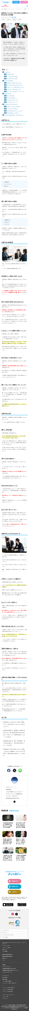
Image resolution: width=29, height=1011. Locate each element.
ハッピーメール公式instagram (7, 989)
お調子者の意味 (9, 74)
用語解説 (14, 19)
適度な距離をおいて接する (11, 113)
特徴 (25, 9)
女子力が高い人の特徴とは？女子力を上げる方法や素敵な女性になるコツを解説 (20, 825)
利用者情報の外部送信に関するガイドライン (10, 970)
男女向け (19, 19)
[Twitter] (14, 770)
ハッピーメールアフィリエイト (8, 994)
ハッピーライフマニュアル (7, 934)
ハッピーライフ (19, 9)
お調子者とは (6, 72)
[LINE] (20, 770)
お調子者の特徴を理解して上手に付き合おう (13, 115)
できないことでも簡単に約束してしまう (14, 87)
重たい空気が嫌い (10, 95)
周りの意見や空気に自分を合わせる (13, 85)
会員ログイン (4, 958)
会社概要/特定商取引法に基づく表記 (9, 968)
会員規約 (4, 964)
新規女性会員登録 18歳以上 (7, 954)
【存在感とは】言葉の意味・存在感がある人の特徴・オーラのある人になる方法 (7, 858)
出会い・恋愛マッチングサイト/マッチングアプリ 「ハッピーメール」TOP (14, 943)
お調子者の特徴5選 (8, 80)
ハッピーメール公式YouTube (7, 991)
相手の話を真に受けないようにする (13, 110)
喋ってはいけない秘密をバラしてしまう (14, 91)
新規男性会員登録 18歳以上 (7, 956)
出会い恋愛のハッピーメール (7, 9)
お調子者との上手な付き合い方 (10, 104)
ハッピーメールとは (6, 945)
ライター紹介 (5, 937)
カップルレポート (5, 975)
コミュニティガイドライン (7, 972)
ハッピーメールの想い (6, 947)
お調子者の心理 (7, 93)
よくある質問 (4, 951)
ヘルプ (3, 960)
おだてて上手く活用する (11, 108)
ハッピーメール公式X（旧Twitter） (8, 987)
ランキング (4, 932)
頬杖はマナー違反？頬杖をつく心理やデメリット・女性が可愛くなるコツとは (20, 841)
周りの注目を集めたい (11, 98)
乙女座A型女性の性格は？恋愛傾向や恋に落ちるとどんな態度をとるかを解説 (8, 825)
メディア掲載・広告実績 (6, 981)
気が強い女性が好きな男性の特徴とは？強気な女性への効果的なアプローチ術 (7, 841)
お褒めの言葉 (4, 979)
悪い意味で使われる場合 (11, 78)
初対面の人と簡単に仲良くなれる (13, 82)
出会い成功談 (4, 977)
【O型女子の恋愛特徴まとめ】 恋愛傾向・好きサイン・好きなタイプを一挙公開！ (21, 858)
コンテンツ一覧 (5, 996)
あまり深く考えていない (11, 102)
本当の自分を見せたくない (11, 100)
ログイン (14, 892)
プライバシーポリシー (6, 966)
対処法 (4, 19)
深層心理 (8, 19)
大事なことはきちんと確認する (12, 106)
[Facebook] (9, 770)
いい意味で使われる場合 (11, 76)
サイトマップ (4, 998)
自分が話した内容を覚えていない (13, 89)
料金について (4, 949)
